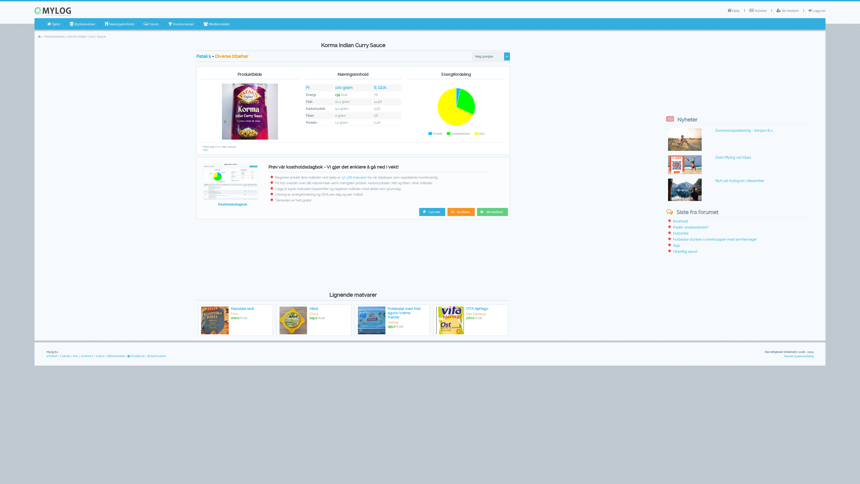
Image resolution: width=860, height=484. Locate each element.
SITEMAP (51, 356)
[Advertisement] (353, 254)
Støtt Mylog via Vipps (733, 157)
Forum (153, 24)
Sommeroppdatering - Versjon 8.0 (744, 130)
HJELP (100, 356)
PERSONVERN (116, 356)
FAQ (75, 356)
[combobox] (491, 56)
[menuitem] (53, 24)
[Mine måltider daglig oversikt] (231, 199)
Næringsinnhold (121, 24)
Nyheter (760, 11)
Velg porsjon (484, 56)
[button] (492, 212)
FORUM (65, 356)
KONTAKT (87, 356)
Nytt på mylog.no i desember (739, 181)
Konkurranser (183, 24)
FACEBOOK (137, 356)
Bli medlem (790, 11)
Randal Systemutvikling (799, 356)
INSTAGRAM (158, 356)
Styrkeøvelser (84, 24)
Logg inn (819, 11)
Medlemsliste (219, 24)
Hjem (55, 24)
